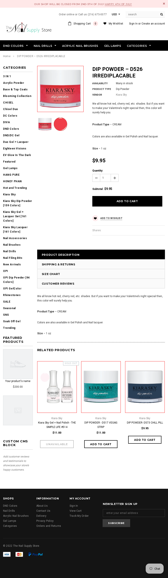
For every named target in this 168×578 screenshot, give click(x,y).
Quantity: (97, 170)
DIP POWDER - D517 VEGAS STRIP (100, 425)
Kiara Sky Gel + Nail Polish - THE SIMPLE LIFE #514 (57, 425)
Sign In (133, 23)
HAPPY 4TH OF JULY (118, 4)
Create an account (153, 23)
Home (6, 56)
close (164, 4)
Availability (100, 83)
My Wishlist (116, 23)
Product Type (101, 89)
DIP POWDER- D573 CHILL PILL (145, 422)
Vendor (97, 94)
